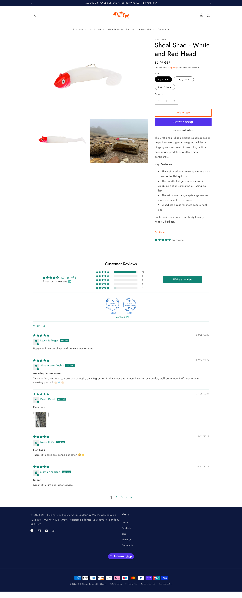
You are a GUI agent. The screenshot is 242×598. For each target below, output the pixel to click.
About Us (126, 539)
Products (126, 528)
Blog (124, 533)
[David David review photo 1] (41, 420)
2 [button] (117, 497)
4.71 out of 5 (68, 278)
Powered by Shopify (98, 584)
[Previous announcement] (31, 3)
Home (125, 522)
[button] (34, 15)
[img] (41, 335)
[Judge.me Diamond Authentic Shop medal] (112, 304)
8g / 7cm (163, 79)
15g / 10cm (183, 79)
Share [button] (162, 232)
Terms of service (148, 584)
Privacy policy (131, 584)
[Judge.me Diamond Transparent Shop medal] (129, 304)
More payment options (183, 129)
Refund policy (116, 584)
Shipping (172, 67)
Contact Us (127, 545)
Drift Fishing (83, 584)
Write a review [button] (182, 279)
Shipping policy (166, 584)
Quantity (159, 94)
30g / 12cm (165, 86)
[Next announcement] (210, 3)
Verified (120, 317)
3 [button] (122, 497)
